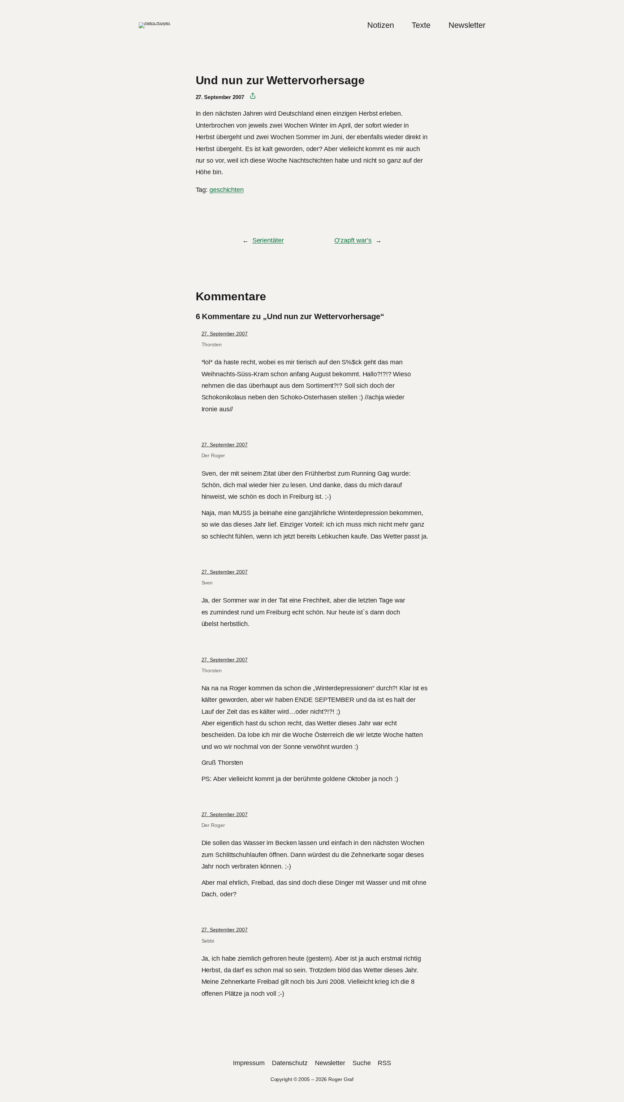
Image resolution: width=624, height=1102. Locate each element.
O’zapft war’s (353, 240)
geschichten (226, 189)
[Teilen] (250, 96)
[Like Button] (201, 209)
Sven (207, 583)
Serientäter (268, 240)
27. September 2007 (225, 333)
